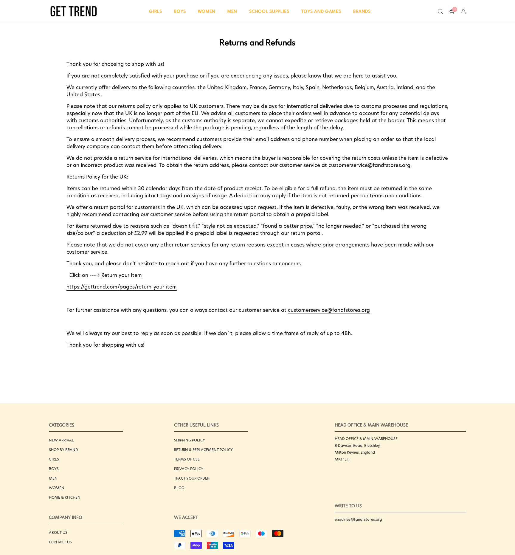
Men (53, 478)
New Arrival (61, 440)
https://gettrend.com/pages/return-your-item (121, 286)
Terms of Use (187, 459)
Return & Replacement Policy (203, 449)
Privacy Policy (188, 468)
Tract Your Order (191, 478)
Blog (179, 487)
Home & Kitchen (64, 497)
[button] (155, 11)
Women (56, 487)
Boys (54, 468)
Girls (54, 459)
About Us (58, 532)
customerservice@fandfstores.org (369, 165)
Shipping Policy (189, 440)
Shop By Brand (63, 449)
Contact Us (60, 542)
